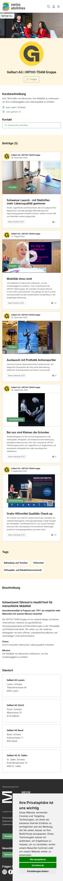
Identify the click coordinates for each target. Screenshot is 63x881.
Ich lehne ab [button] (38, 865)
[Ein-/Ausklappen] (58, 6)
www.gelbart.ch (13, 111)
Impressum (7, 824)
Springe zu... (7, 15)
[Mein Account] (53, 6)
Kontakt (8, 836)
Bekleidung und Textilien (16, 563)
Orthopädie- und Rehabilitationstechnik (23, 570)
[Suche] (48, 6)
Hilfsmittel (38, 563)
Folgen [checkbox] (33, 79)
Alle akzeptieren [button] (38, 859)
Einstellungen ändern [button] (38, 871)
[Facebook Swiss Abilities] (10, 871)
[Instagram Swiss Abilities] (4, 871)
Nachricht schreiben (18, 125)
